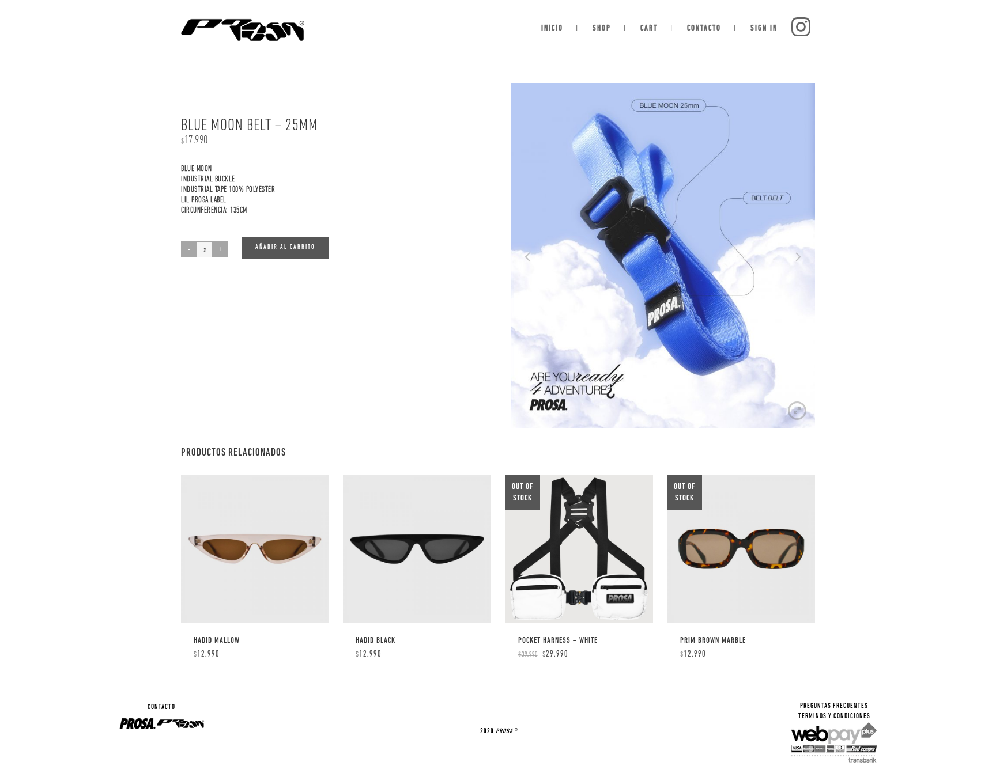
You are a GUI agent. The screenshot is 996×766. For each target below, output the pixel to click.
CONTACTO (161, 707)
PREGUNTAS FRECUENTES (834, 706)
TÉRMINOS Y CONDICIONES (834, 716)
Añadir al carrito (285, 247)
